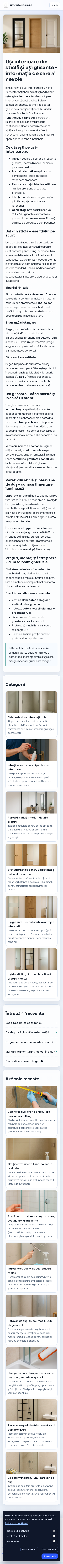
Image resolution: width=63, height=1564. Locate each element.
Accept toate (49, 1556)
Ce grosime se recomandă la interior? (29, 1042)
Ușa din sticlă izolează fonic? (23, 1023)
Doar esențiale (49, 1549)
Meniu (55, 5)
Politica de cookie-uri (16, 1523)
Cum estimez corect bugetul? (24, 1061)
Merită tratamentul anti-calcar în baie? (30, 1051)
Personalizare (29, 1549)
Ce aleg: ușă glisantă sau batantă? (27, 1032)
